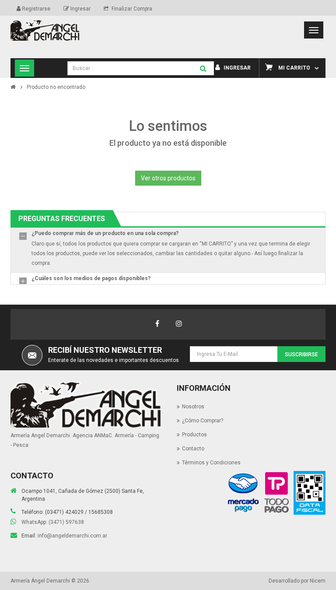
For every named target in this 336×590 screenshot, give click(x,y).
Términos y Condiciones (211, 463)
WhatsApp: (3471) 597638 (52, 522)
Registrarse (35, 9)
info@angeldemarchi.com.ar (72, 536)
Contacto (193, 449)
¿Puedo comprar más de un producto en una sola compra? (105, 233)
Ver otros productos (168, 178)
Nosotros (193, 407)
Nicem (318, 581)
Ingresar (80, 9)
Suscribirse (301, 354)
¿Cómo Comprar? (202, 421)
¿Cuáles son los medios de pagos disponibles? (91, 278)
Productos (194, 435)
